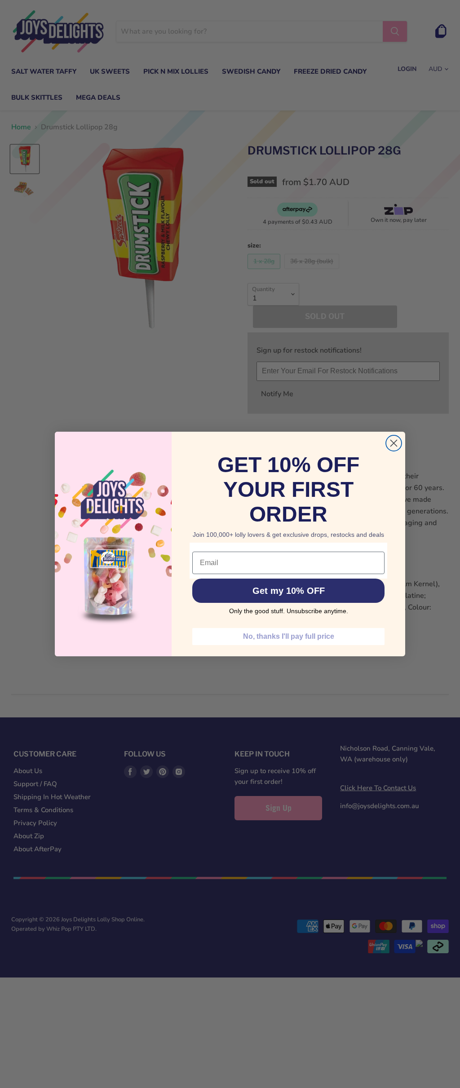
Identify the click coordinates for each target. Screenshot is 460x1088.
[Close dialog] (394, 443)
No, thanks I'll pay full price (288, 636)
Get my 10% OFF (288, 591)
